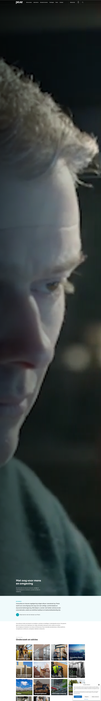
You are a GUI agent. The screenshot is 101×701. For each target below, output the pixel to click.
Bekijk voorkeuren (95, 696)
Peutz (57, 2)
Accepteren (78, 696)
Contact (61, 2)
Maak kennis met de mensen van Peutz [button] (30, 614)
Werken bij (72, 2)
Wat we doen (29, 2)
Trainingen (51, 2)
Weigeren (86, 696)
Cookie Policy (86, 699)
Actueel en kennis (44, 2)
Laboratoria (35, 2)
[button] (98, 684)
